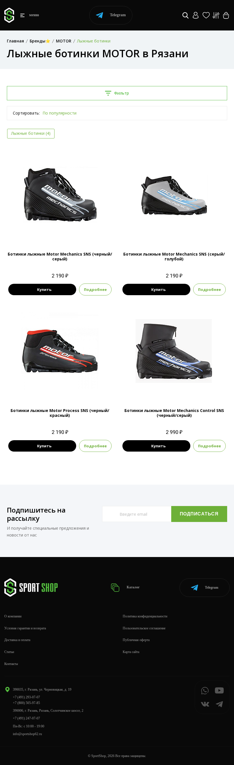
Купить (44, 289)
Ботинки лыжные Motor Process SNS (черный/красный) (60, 413)
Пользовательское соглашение (144, 628)
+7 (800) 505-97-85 (26, 703)
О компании (12, 616)
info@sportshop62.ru (27, 734)
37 (60, 230)
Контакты (11, 664)
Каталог (133, 587)
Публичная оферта (136, 640)
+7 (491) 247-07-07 (26, 718)
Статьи (9, 652)
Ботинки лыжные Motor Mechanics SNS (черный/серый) (60, 256)
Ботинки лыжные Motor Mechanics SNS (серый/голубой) (174, 256)
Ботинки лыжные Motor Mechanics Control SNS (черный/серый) (174, 413)
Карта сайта (131, 652)
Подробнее (95, 289)
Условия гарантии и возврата (25, 628)
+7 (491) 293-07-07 (26, 697)
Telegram (118, 15)
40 (179, 387)
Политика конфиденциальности (145, 616)
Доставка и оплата (17, 640)
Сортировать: (26, 113)
